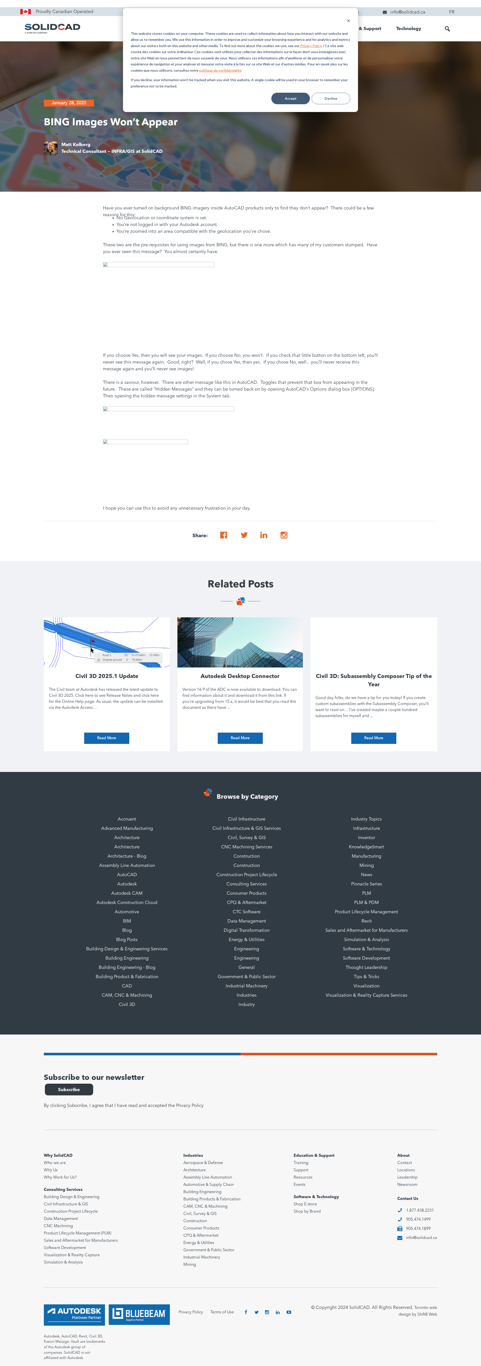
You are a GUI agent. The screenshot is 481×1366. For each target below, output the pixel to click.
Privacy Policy (310, 46)
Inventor (366, 838)
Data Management (246, 921)
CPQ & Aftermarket (247, 902)
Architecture (127, 838)
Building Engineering (127, 958)
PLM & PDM (366, 902)
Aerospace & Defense (203, 1163)
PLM (366, 893)
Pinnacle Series (366, 884)
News (366, 875)
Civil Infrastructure (246, 819)
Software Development (366, 958)
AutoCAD (127, 875)
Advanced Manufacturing (127, 828)
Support (301, 1170)
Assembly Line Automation (127, 865)
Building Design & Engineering (71, 1197)
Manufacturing (366, 856)
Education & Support (358, 29)
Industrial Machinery (247, 986)
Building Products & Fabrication (212, 1199)
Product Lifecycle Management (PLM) (77, 1233)
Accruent (127, 819)
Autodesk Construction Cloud (126, 902)
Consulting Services (246, 884)
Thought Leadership (366, 967)
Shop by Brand (307, 1212)
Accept (291, 98)
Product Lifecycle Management (366, 912)
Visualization (366, 986)
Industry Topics (366, 819)
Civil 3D (127, 1004)
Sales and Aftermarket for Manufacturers (366, 930)
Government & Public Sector (247, 977)
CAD (127, 986)
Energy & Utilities (247, 940)
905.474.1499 (418, 1220)
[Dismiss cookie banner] (348, 21)
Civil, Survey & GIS (247, 838)
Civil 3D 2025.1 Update (106, 676)
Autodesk (127, 884)
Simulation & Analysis (366, 940)
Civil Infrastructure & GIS (66, 1204)
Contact (404, 1163)
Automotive (127, 912)
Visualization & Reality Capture (72, 1255)
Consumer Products (247, 893)
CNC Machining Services (246, 847)
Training (301, 1163)
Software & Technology (366, 949)
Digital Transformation (247, 930)
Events (299, 1185)
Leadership (407, 1178)
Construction (246, 856)
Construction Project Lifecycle (246, 875)
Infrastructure (366, 828)
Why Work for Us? (60, 1178)
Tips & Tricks (366, 977)
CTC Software (247, 912)
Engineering (246, 949)
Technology (408, 29)
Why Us (51, 1170)
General (246, 967)
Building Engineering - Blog (127, 967)
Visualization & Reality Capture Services (366, 995)
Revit (367, 921)
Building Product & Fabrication (127, 977)
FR (451, 12)
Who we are (55, 1163)
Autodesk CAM (127, 893)
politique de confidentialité (220, 70)
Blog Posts (127, 940)
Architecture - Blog (126, 856)
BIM (127, 921)
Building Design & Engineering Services (127, 949)
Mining (366, 865)
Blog (127, 930)
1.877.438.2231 (420, 1211)
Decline (331, 98)
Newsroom (407, 1185)
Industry (246, 1004)
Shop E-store (305, 1204)
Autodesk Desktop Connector (240, 676)
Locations (406, 1170)
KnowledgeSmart (366, 847)
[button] (447, 29)
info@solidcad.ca (421, 1238)
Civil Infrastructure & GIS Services (246, 828)
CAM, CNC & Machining (127, 995)
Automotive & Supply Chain (208, 1185)
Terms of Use (222, 1312)
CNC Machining (58, 1226)
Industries (247, 995)
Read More (106, 738)
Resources (303, 1178)
